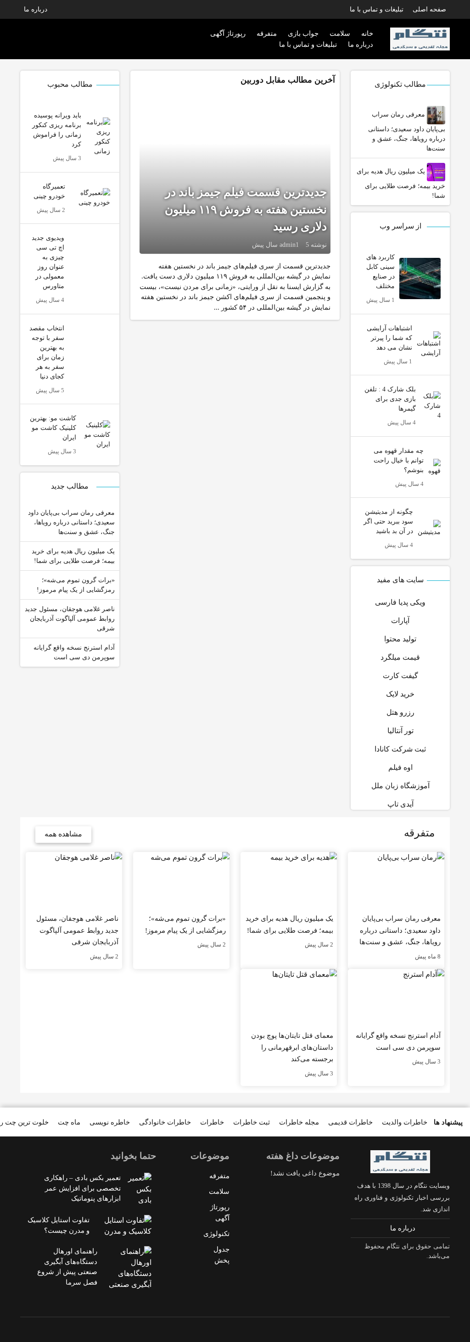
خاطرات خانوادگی (165, 1122)
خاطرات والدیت (404, 1122)
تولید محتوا (400, 639)
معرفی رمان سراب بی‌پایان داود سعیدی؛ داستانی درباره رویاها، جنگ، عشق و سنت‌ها (406, 131)
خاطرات (212, 1122)
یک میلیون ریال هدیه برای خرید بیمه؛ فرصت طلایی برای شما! (401, 183)
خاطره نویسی (110, 1122)
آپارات (400, 620)
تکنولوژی (216, 1233)
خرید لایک (400, 694)
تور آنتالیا (400, 731)
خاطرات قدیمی (350, 1122)
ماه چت (69, 1122)
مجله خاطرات (299, 1122)
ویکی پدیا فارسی (400, 602)
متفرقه (267, 33)
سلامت (219, 1191)
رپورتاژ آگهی (228, 33)
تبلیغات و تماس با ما (376, 9)
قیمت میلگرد (400, 657)
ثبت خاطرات (251, 1122)
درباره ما (35, 9)
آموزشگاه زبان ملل (400, 786)
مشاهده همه (63, 834)
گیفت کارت (400, 675)
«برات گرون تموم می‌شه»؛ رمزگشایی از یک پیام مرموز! (76, 585)
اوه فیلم (400, 767)
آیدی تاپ (400, 804)
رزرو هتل (400, 712)
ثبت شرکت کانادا (400, 749)
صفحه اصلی (429, 9)
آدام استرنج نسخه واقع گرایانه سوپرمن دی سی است (74, 652)
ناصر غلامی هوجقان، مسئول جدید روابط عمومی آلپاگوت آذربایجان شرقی (70, 619)
